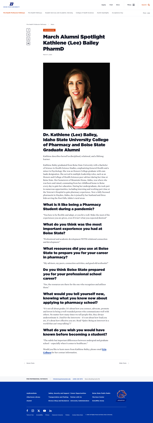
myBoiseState (32, 393)
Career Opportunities (78, 393)
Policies (68, 415)
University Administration (79, 401)
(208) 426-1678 (78, 379)
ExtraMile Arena (98, 401)
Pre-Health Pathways (35, 13)
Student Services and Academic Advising (59, 13)
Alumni (29, 401)
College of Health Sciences (85, 13)
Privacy (47, 415)
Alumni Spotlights (103, 13)
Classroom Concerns (57, 415)
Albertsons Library (33, 397)
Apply (103, 5)
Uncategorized (49, 30)
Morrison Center (98, 397)
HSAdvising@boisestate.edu (62, 379)
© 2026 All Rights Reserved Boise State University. (99, 414)
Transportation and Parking (58, 397)
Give (118, 5)
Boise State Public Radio (101, 393)
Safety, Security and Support (59, 393)
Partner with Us (76, 397)
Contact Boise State (77, 415)
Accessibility (39, 415)
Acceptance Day (117, 13)
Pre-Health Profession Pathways (14, 13)
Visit (111, 5)
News (52, 24)
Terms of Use (30, 415)
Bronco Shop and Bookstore (59, 401)
